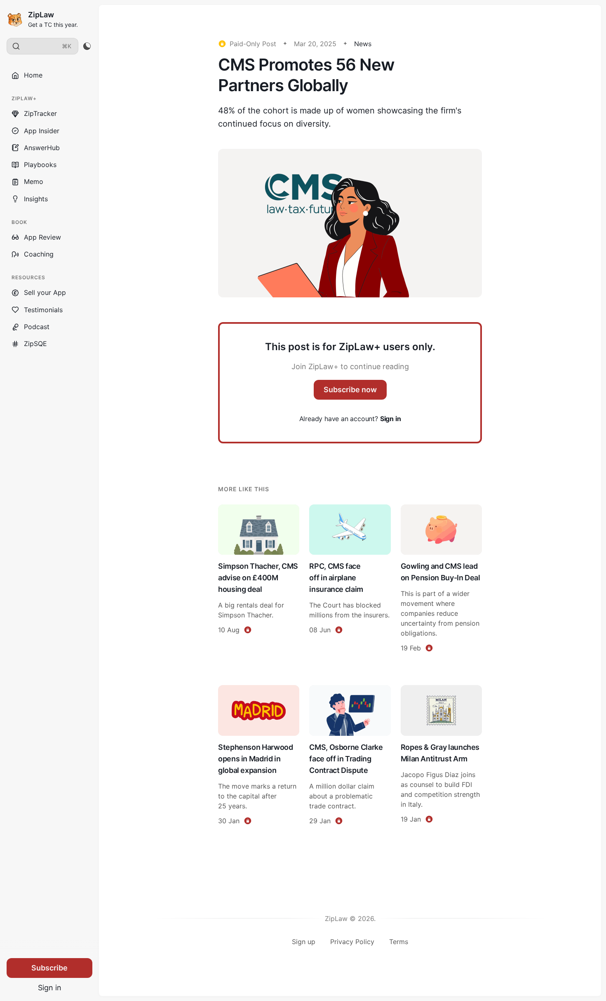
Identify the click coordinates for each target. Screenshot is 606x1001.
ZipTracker (40, 113)
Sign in (49, 987)
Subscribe (49, 967)
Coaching (39, 254)
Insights (36, 199)
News (362, 44)
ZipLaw (41, 14)
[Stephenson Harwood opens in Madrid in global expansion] (258, 756)
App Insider (41, 131)
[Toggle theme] (87, 46)
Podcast (36, 327)
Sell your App (45, 292)
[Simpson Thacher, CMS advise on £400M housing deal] (258, 579)
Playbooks (40, 164)
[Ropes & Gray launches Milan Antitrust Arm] (441, 756)
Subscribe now (350, 389)
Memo (33, 181)
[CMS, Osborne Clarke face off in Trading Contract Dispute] (349, 756)
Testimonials (43, 310)
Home (33, 75)
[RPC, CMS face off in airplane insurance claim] (349, 579)
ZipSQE (35, 343)
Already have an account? (350, 419)
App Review (42, 237)
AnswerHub (42, 148)
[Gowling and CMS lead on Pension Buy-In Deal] (441, 579)
